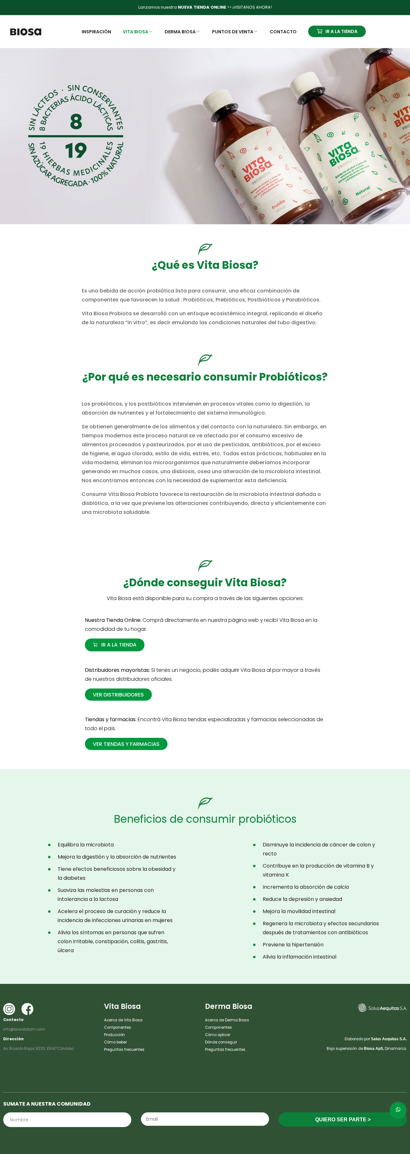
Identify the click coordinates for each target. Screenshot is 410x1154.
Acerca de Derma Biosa (227, 1020)
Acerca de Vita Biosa (123, 1020)
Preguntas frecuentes (124, 1049)
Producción (114, 1034)
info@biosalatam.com (24, 1029)
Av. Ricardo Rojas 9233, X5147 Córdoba (38, 1048)
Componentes (117, 1027)
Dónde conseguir (221, 1042)
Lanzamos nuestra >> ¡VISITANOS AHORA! (205, 7)
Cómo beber (115, 1042)
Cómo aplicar (217, 1034)
